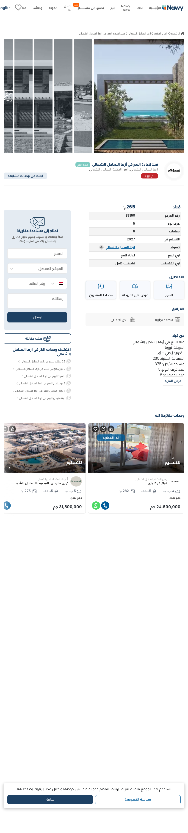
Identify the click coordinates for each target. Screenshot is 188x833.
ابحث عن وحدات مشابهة (25, 175)
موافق (50, 799)
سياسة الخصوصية (138, 799)
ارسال (37, 317)
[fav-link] (18, 8)
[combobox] (41, 268)
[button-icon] (105, 505)
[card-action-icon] (111, 429)
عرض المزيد (173, 380)
